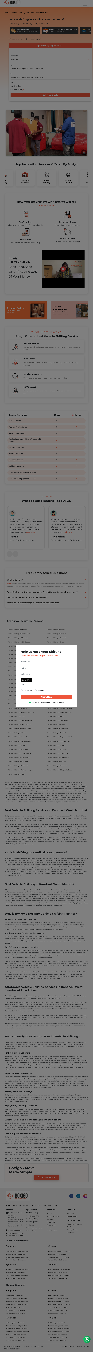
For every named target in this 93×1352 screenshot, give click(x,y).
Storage (41, 690)
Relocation (27, 690)
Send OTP (26, 680)
